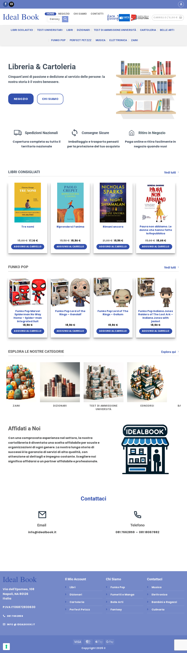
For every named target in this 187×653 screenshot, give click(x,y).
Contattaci (93, 498)
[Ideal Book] (21, 17)
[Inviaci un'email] (11, 4)
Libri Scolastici (22, 30)
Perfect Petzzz (81, 40)
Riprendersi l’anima (70, 227)
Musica (101, 40)
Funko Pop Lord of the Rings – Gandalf (70, 312)
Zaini (134, 40)
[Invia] (65, 19)
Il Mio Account (75, 579)
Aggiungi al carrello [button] (27, 246)
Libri (69, 30)
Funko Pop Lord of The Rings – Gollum (113, 312)
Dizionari (83, 30)
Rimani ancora (113, 227)
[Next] (175, 219)
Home (50, 13)
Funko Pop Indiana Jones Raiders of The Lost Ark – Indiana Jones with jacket (155, 316)
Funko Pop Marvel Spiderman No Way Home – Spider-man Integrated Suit (28, 316)
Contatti (97, 13)
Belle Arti (167, 30)
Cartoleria (148, 30)
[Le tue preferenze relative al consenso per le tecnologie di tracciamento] (6, 646)
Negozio (64, 13)
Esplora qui (168, 352)
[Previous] (8, 219)
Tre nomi (27, 227)
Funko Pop (58, 40)
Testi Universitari (49, 30)
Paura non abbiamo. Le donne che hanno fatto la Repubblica (155, 230)
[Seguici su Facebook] (5, 4)
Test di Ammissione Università (115, 30)
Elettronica (118, 40)
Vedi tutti (170, 172)
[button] (181, 4)
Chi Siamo (80, 13)
